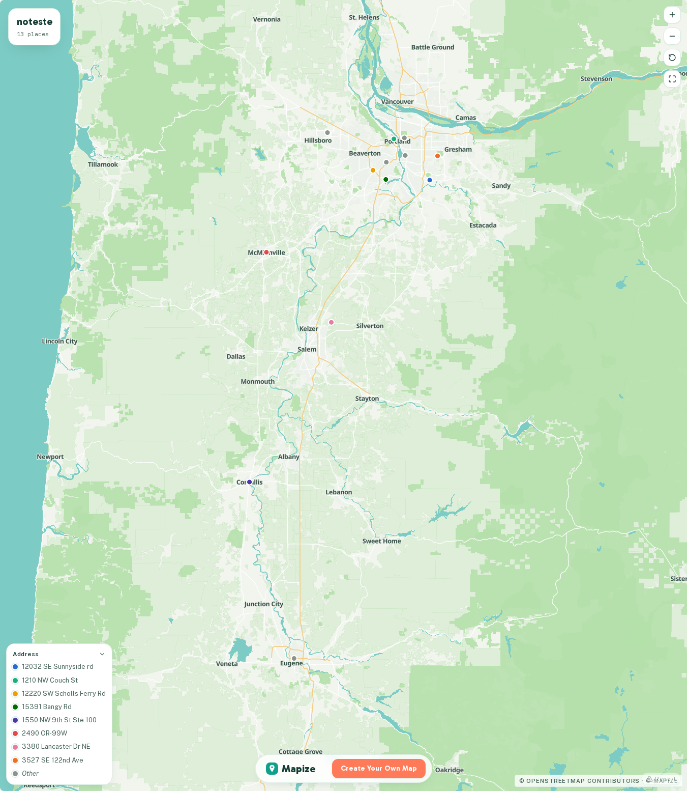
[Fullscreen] (672, 79)
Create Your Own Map (379, 768)
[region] (343, 395)
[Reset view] (672, 57)
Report (665, 779)
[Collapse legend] (102, 654)
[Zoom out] (672, 36)
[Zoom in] (672, 14)
